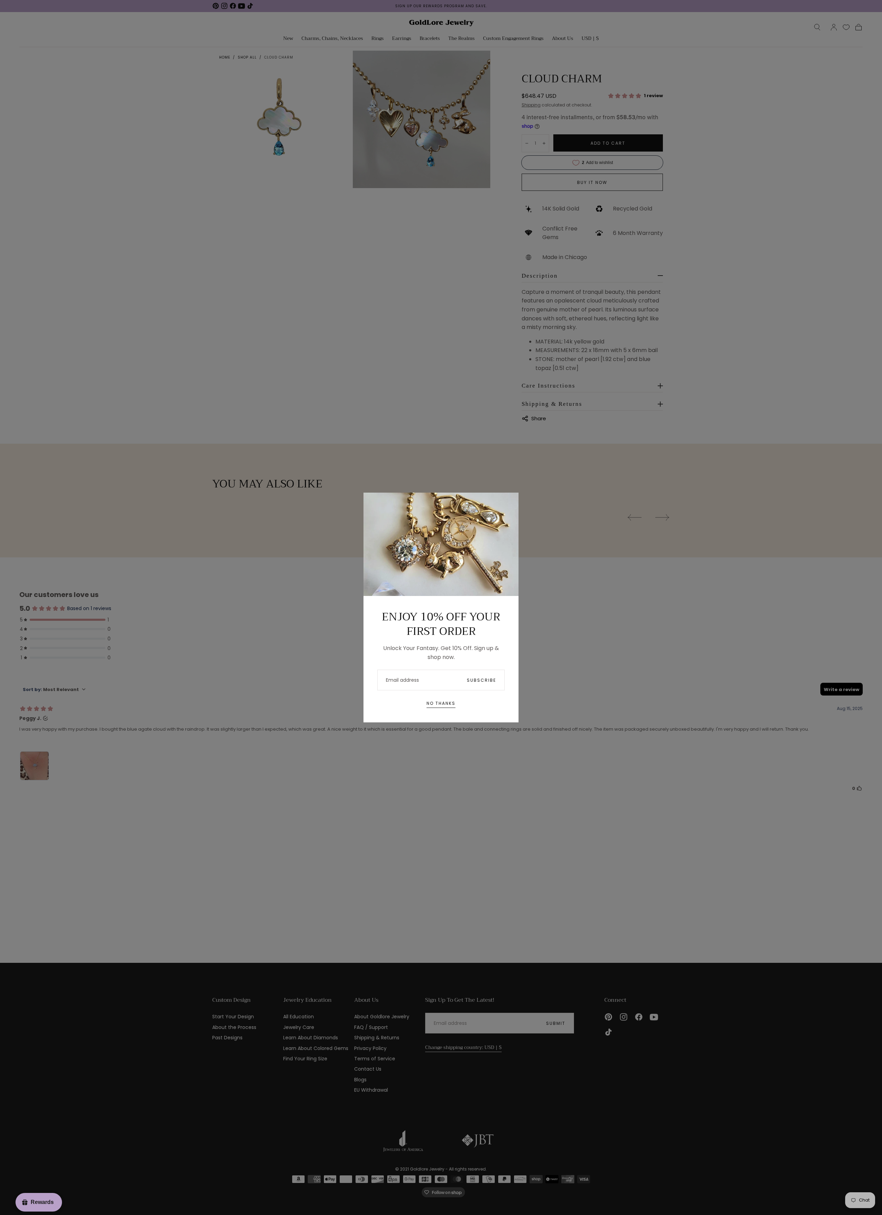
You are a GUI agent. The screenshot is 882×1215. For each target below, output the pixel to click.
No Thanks (441, 703)
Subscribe (481, 680)
